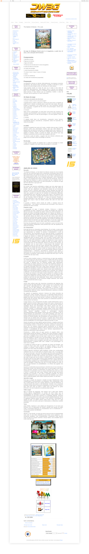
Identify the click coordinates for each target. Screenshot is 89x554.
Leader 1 (14, 125)
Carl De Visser (15, 209)
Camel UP (14, 105)
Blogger (61, 540)
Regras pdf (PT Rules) (45, 22)
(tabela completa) (16, 64)
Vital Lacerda (15, 233)
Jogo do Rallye (15, 118)
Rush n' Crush (15, 136)
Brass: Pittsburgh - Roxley (72, 49)
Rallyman (14, 134)
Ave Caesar (15, 100)
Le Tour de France (16, 124)
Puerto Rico (15, 32)
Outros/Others (15, 90)
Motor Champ (15, 34)
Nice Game (33, 515)
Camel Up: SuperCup (15, 107)
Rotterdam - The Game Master (74, 99)
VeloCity (14, 146)
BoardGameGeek (47, 483)
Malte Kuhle (15, 223)
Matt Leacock (15, 224)
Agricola (14, 52)
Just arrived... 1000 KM (71, 56)
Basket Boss (15, 101)
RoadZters (15, 135)
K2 (13, 119)
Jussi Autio (15, 218)
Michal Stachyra (15, 227)
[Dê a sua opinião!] (28, 517)
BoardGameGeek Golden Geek (16, 74)
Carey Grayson (15, 208)
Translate (65, 533)
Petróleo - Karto (74, 130)
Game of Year (27, 22)
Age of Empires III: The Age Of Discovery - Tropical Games (74, 137)
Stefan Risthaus (15, 232)
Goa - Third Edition (71, 48)
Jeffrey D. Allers (15, 217)
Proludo (36, 515)
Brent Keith (15, 206)
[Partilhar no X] (29, 517)
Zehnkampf (15, 148)
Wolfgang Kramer (40, 481)
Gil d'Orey (14, 214)
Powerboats (15, 131)
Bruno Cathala (15, 207)
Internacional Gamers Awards (15, 86)
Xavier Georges (15, 235)
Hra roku (14, 84)
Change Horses (15, 108)
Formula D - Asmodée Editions (74, 155)
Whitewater (15, 147)
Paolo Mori (15, 228)
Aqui (67, 77)
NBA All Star (15, 130)
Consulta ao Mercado (74, 149)
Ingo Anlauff (47, 481)
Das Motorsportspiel (16, 109)
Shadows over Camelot (15, 36)
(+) (70, 22)
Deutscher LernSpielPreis (15, 78)
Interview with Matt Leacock (73, 112)
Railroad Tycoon (15, 30)
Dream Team (62, 22)
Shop (67, 22)
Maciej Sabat (15, 222)
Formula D (15, 113)
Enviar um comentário (28, 522)
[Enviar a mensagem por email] (27, 517)
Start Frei (14, 140)
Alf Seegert (15, 200)
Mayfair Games (28, 515)
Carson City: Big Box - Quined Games (15, 174)
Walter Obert (15, 234)
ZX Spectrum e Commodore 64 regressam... (72, 55)
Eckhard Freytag (40, 483)
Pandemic (14, 41)
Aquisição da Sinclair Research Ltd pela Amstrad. (72, 61)
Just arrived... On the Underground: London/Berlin (71, 31)
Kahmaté (14, 120)
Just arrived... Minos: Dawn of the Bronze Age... (72, 36)
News (16, 22)
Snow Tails (15, 137)
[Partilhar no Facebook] (31, 517)
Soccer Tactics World (16, 139)
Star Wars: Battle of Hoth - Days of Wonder (72, 51)
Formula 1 (14, 112)
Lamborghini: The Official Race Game (16, 122)
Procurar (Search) (35, 22)
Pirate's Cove (15, 33)
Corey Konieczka (16, 211)
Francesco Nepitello (16, 212)
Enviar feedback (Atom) (31, 526)
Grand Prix (15, 114)
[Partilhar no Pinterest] (32, 517)
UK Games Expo (16, 89)
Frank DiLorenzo (16, 213)
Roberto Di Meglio (16, 229)
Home (12, 22)
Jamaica (14, 117)
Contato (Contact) (54, 22)
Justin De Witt (15, 219)
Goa (14, 53)
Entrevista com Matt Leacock (74, 124)
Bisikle (14, 102)
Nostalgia (21, 22)
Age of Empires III (16, 39)
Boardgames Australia (15, 76)
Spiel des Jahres (16, 72)
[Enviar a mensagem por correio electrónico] (25, 517)
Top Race (14, 143)
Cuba (14, 40)
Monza (14, 126)
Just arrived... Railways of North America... (72, 41)
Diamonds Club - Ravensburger (74, 119)
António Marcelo (15, 201)
